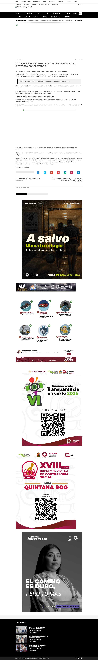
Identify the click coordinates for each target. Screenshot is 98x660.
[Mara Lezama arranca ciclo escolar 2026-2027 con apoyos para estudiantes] (21, 651)
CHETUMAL (33, 650)
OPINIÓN (33, 4)
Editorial (31, 630)
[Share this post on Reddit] (71, 172)
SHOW (75, 1)
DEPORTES (52, 1)
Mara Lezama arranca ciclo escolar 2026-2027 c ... (37, 645)
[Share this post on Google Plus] (51, 172)
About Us (55, 4)
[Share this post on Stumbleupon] (65, 172)
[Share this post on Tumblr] (78, 172)
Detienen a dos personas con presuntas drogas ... (38, 636)
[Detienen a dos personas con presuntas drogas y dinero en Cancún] (21, 642)
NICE (69, 1)
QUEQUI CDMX (26, 1)
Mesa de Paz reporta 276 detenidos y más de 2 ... (37, 627)
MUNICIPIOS (37, 1)
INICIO (17, 1)
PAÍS (44, 1)
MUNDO (26, 4)
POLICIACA (61, 1)
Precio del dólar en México (28, 179)
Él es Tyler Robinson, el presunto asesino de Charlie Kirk (66, 179)
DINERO (18, 4)
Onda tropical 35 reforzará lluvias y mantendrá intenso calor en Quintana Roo (35, 20)
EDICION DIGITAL (44, 4)
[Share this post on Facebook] (38, 172)
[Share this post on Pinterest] (58, 172)
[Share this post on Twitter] (44, 172)
